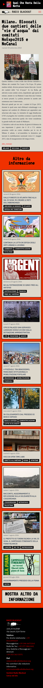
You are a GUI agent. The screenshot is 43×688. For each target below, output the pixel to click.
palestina (8, 505)
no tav (17, 547)
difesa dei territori (13, 209)
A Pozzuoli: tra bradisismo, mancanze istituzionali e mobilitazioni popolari (16, 372)
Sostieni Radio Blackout (16, 673)
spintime (34, 460)
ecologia (8, 252)
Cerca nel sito (12, 675)
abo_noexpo (7, 144)
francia (22, 291)
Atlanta (27, 206)
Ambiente (8, 249)
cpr (5, 336)
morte (23, 336)
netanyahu (23, 502)
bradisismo (9, 378)
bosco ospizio (10, 420)
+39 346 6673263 (27, 643)
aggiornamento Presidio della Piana (21, 580)
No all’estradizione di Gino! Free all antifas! (20, 286)
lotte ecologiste (12, 423)
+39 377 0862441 (26, 646)
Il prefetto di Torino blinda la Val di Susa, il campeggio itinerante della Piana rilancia (21, 541)
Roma (25, 460)
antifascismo (10, 291)
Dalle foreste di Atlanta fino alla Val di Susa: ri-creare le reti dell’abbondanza (19, 200)
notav (7, 584)
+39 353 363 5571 (14, 654)
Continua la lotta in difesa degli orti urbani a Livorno (19, 243)
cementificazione (23, 249)
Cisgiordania (10, 502)
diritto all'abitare (12, 460)
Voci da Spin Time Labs (14, 457)
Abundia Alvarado (12, 206)
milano (6, 148)
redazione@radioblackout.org (18, 661)
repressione (27, 547)
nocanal (16, 148)
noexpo (25, 148)
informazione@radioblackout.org (19, 669)
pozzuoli (8, 381)
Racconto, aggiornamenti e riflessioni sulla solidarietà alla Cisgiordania (19, 496)
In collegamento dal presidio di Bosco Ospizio (19, 415)
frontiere (14, 336)
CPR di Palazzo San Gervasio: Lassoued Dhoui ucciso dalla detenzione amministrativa (17, 330)
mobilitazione (23, 378)
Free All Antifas (11, 294)
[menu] (37, 12)
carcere (7, 547)
